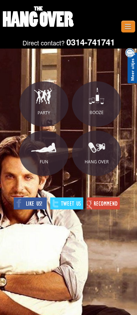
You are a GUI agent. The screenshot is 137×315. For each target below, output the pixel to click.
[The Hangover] (38, 18)
